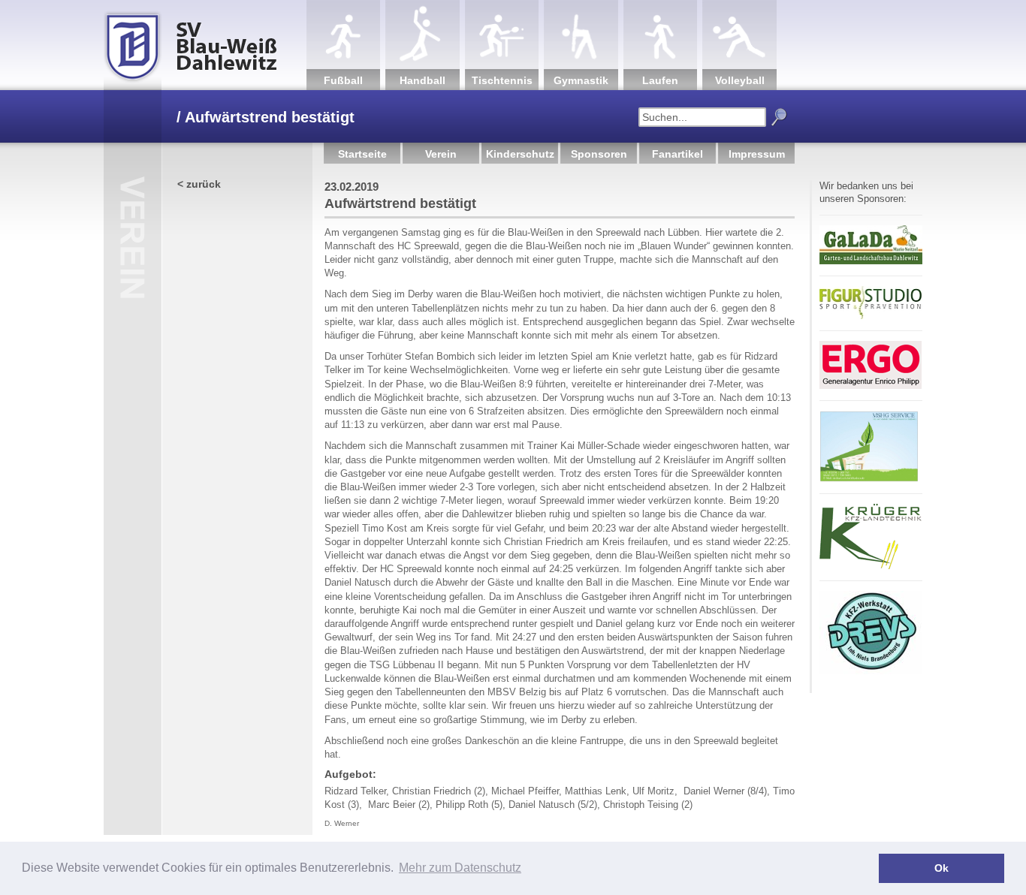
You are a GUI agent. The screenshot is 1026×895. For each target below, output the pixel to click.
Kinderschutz (520, 154)
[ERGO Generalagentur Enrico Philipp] (870, 386)
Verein (441, 154)
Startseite (362, 154)
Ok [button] (941, 868)
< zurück (199, 184)
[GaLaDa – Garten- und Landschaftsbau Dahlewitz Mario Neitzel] (870, 262)
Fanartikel (677, 154)
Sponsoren (599, 154)
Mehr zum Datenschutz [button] (460, 867)
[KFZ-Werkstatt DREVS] (870, 671)
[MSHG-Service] (869, 479)
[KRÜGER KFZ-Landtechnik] (870, 566)
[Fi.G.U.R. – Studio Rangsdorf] (870, 316)
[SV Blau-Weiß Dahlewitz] (205, 45)
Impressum (757, 154)
